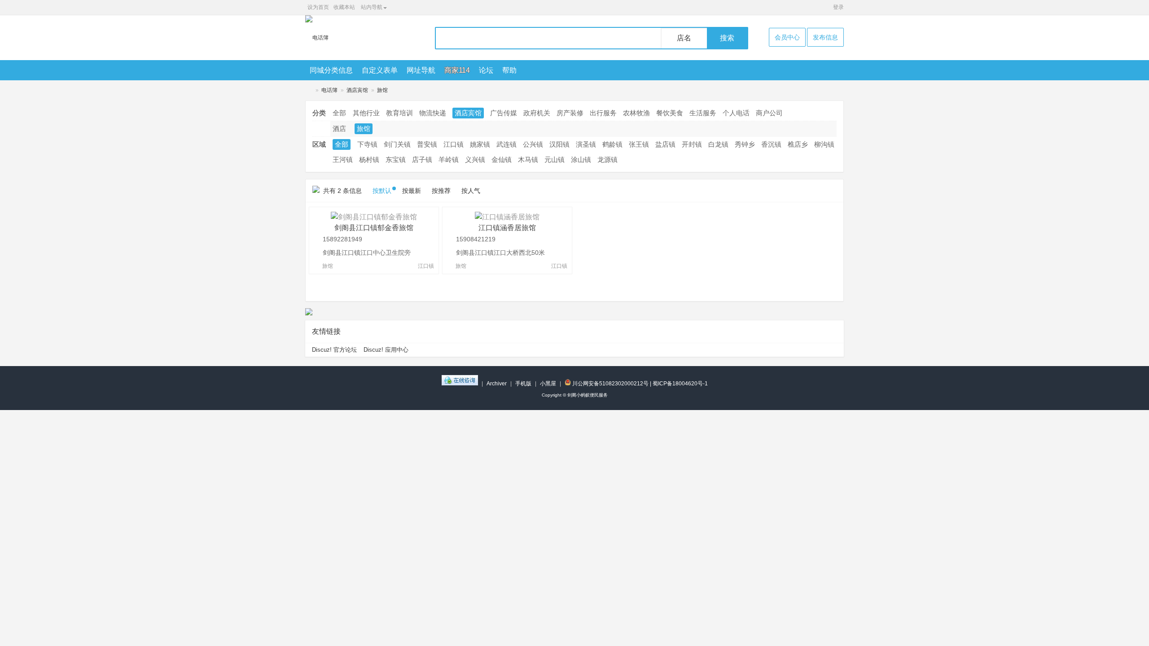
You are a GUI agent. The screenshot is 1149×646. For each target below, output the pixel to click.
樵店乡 (798, 144)
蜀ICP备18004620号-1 (680, 383)
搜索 (727, 38)
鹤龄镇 (612, 144)
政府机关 (536, 113)
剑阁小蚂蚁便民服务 (308, 90)
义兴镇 (475, 159)
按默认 (382, 190)
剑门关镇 (397, 144)
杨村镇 (369, 159)
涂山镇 (581, 159)
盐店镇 (665, 144)
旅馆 (382, 90)
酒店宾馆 (357, 90)
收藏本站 (344, 7)
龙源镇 (607, 159)
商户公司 (769, 113)
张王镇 (639, 144)
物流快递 (432, 113)
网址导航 (421, 70)
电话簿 (329, 90)
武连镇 (506, 144)
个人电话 (736, 113)
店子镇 (422, 159)
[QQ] (460, 383)
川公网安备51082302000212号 (610, 383)
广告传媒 (503, 113)
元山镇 (554, 159)
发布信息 (825, 37)
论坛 (486, 70)
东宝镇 (396, 159)
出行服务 (603, 113)
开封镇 (692, 144)
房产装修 (570, 113)
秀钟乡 (745, 144)
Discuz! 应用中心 (386, 349)
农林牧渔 (636, 113)
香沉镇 (771, 144)
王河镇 (343, 159)
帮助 (509, 70)
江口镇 (453, 144)
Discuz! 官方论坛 (334, 349)
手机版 (523, 383)
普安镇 (427, 144)
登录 (838, 7)
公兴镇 (533, 144)
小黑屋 (548, 383)
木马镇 (528, 159)
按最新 (411, 190)
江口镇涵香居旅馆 (507, 227)
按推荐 (441, 190)
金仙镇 (501, 159)
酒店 (339, 128)
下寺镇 (367, 144)
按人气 (470, 190)
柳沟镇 (824, 144)
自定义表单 (380, 70)
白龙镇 (718, 144)
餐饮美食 (669, 113)
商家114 (457, 70)
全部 (339, 113)
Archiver (497, 383)
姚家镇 (480, 144)
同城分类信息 (331, 70)
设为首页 (318, 7)
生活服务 (702, 113)
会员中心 (787, 37)
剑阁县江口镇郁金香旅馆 (373, 227)
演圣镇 (586, 144)
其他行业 (366, 113)
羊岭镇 (449, 159)
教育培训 (399, 113)
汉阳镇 (559, 144)
